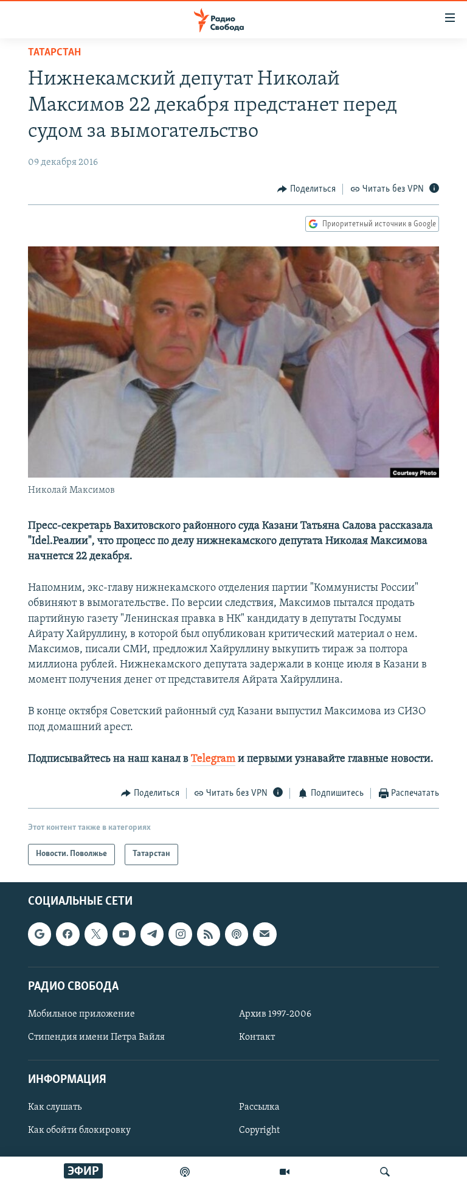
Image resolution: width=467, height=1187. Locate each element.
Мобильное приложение (81, 1013)
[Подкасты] (236, 933)
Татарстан (54, 52)
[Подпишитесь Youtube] (124, 933)
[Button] (306, 189)
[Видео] (284, 1172)
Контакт (257, 1037)
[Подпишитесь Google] (39, 933)
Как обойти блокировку (79, 1130)
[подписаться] (264, 933)
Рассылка (259, 1107)
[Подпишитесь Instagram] (180, 933)
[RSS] (208, 933)
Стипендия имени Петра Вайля (96, 1037)
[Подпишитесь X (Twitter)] (96, 933)
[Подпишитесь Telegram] (152, 933)
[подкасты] (185, 1172)
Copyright (259, 1130)
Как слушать (54, 1107)
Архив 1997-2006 (275, 1013)
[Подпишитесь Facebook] (67, 933)
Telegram (213, 759)
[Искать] (385, 1172)
